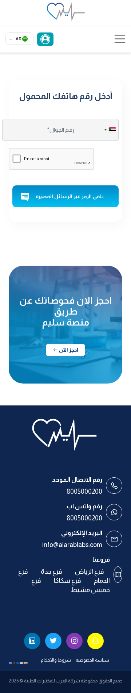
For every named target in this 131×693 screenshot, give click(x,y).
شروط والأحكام (56, 660)
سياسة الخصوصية (92, 660)
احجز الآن (68, 350)
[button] (110, 129)
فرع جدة (51, 571)
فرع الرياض (89, 571)
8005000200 (84, 491)
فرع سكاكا (67, 580)
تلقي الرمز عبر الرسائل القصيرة (70, 196)
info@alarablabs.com (72, 544)
